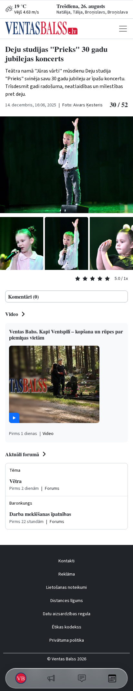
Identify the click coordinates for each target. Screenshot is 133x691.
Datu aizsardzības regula (66, 614)
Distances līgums (66, 600)
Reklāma (66, 574)
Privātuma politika (66, 640)
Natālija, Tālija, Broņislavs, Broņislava (92, 12)
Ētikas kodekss (66, 627)
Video (11, 314)
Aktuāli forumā (22, 454)
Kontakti (66, 561)
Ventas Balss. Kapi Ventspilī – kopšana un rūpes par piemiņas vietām (66, 334)
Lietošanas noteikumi (66, 587)
